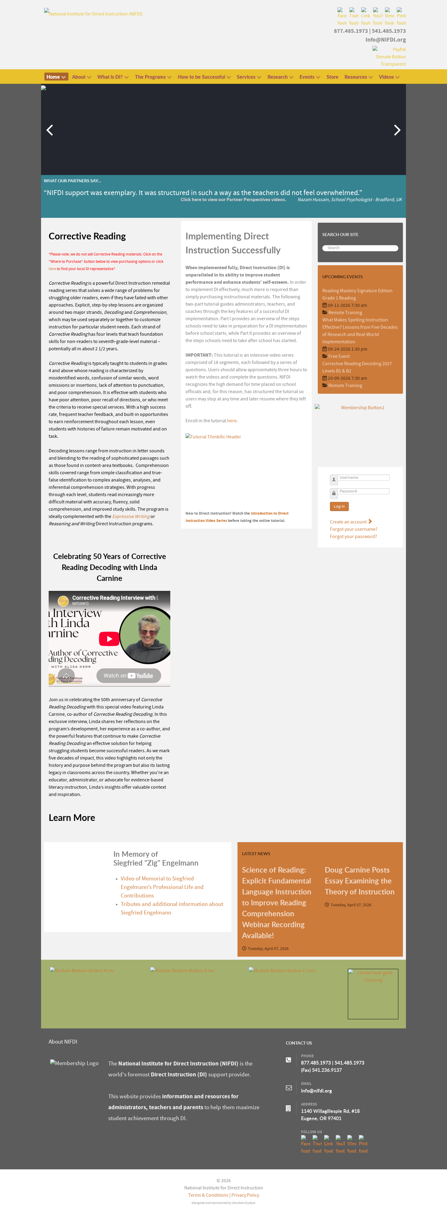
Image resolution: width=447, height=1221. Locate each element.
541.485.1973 (389, 31)
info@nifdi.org (316, 1090)
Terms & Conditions (208, 1195)
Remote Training (345, 312)
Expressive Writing (131, 516)
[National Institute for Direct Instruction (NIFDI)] (93, 13)
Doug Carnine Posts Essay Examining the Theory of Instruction (360, 881)
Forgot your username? (354, 529)
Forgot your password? (353, 536)
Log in (339, 506)
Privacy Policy (245, 1195)
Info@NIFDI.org (386, 39)
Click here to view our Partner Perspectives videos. (233, 199)
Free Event (339, 356)
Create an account (349, 522)
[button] (397, 129)
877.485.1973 (351, 31)
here (52, 268)
